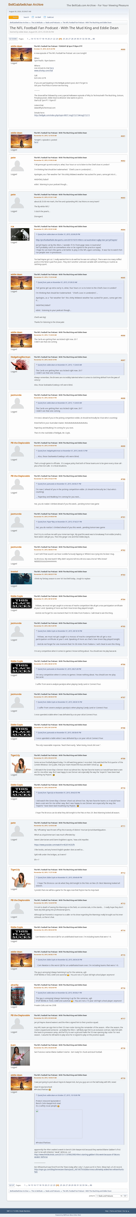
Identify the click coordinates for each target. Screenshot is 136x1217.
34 (89, 39)
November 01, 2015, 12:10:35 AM (45, 136)
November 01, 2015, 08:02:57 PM (45, 574)
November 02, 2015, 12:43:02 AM (45, 826)
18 (43, 39)
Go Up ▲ (126, 1211)
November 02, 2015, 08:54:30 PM (45, 930)
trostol (14, 571)
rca (12, 226)
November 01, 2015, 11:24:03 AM (45, 335)
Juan (13, 1045)
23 (57, 39)
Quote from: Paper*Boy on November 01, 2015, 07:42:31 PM (60, 522)
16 (37, 39)
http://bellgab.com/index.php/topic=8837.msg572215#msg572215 (62, 115)
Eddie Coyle (17, 596)
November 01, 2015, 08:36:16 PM (45, 664)
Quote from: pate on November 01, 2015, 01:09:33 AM (57, 282)
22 (54, 39)
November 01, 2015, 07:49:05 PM (45, 517)
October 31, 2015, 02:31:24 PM (44, 49)
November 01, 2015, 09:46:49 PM (45, 788)
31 (81, 39)
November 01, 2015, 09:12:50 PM (45, 727)
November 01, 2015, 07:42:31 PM (45, 479)
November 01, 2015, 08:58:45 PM (45, 697)
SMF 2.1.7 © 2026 (12, 1211)
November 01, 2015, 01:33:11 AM (45, 197)
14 (32, 39)
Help (106, 1211)
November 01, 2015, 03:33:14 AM (45, 229)
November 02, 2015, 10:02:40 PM (45, 988)
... (30, 39)
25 (64, 39)
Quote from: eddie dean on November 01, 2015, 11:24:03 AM (60, 365)
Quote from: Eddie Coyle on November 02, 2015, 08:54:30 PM (60, 960)
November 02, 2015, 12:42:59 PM (45, 903)
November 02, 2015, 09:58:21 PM (45, 954)
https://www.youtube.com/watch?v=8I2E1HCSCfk (54, 845)
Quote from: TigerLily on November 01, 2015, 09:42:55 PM (59, 793)
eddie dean (16, 46)
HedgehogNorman (20, 357)
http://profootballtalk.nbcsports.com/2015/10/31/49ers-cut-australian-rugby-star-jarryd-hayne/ (76, 240)
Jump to (92, 1196)
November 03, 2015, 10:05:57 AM (45, 1078)
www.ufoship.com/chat (43, 70)
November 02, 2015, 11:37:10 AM (45, 872)
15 (35, 39)
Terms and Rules (115, 1211)
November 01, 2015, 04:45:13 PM (45, 360)
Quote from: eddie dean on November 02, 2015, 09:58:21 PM (60, 993)
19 (46, 39)
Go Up (11, 1185)
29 (75, 39)
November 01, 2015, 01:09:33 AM (45, 160)
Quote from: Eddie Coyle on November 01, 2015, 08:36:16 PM (60, 702)
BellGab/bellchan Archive (25, 4)
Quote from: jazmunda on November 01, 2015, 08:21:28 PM (59, 669)
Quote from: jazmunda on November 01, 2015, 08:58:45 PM (59, 732)
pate (13, 157)
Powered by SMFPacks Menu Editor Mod (68, 1215)
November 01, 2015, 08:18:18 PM (45, 599)
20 (49, 39)
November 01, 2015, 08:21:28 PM (45, 626)
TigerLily (15, 755)
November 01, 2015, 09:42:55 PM (45, 758)
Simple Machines (24, 1211)
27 (69, 39)
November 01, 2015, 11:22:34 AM (45, 277)
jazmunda (16, 395)
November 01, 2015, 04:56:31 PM (45, 398)
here (52, 68)
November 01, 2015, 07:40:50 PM (45, 446)
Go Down (13, 39)
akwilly (14, 984)
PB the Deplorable (20, 442)
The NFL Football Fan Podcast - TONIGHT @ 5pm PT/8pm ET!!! (58, 46)
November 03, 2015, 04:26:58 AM (45, 1048)
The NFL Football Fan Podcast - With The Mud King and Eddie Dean (60, 133)
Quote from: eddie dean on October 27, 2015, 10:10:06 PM (59, 1095)
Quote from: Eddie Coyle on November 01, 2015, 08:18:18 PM (60, 631)
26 (67, 39)
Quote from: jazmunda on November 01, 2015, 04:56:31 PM (59, 484)
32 (83, 39)
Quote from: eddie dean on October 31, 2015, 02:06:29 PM (59, 234)
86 (94, 39)
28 (72, 39)
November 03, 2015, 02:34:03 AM (45, 1018)
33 (86, 39)
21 (51, 39)
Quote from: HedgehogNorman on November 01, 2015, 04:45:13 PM (62, 451)
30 (78, 39)
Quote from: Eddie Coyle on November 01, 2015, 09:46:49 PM (60, 877)
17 (40, 39)
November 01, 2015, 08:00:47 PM (45, 550)
